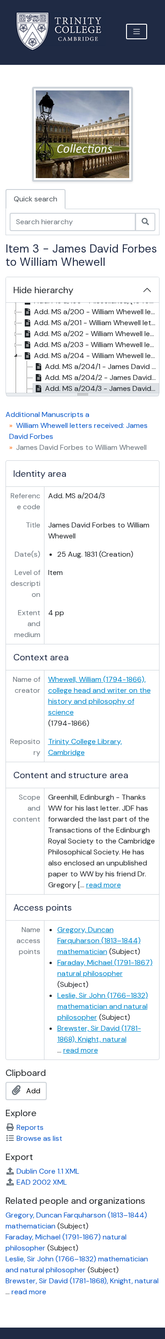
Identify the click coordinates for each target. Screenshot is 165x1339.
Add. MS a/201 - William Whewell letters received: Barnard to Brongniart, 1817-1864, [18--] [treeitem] (96, 322)
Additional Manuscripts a (47, 414)
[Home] (64, 31)
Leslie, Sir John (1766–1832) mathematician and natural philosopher (102, 1006)
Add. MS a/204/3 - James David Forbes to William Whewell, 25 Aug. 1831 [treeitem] (102, 388)
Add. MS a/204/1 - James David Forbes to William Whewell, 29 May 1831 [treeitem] (102, 366)
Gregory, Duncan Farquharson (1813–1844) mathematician (99, 940)
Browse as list (39, 1138)
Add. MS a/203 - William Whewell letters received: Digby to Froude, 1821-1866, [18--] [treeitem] (96, 344)
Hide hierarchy (43, 290)
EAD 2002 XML (41, 1182)
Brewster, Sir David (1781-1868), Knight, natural (82, 1281)
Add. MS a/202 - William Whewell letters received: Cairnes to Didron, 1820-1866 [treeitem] (96, 333)
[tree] (82, 348)
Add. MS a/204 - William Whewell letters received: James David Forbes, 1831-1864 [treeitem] (96, 355)
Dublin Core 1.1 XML (47, 1171)
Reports (30, 1127)
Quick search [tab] (35, 199)
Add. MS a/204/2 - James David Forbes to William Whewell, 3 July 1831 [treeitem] (102, 377)
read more (103, 885)
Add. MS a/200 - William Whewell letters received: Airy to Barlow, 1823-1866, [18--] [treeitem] (96, 311)
